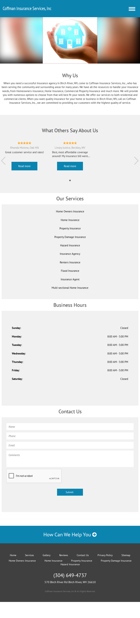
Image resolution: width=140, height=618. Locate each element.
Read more (24, 166)
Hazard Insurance (70, 564)
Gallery (46, 555)
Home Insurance (70, 220)
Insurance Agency (70, 253)
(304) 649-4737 (70, 575)
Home (13, 555)
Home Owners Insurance (70, 211)
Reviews (63, 555)
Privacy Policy (105, 555)
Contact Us (83, 555)
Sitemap (125, 555)
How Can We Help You (67, 534)
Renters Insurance (70, 262)
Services (29, 555)
